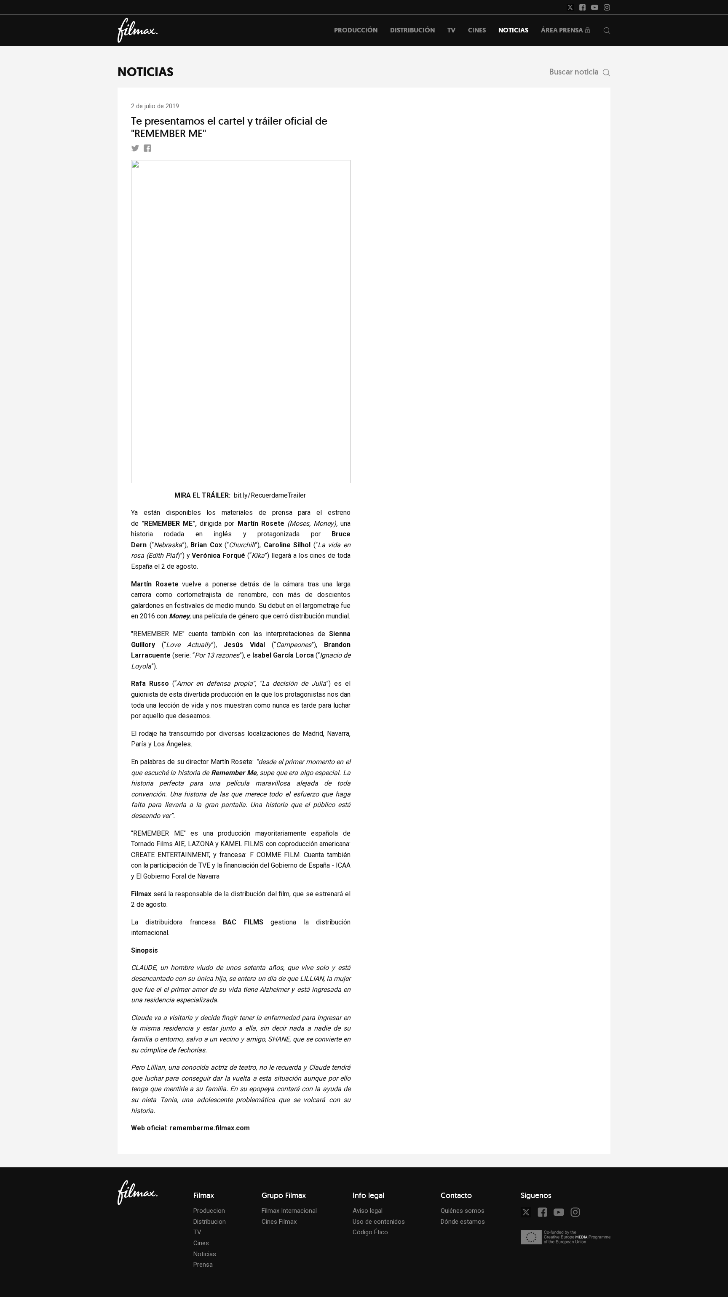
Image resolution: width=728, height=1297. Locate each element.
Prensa (203, 1264)
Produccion (209, 1210)
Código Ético (370, 1232)
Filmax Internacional (289, 1210)
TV (197, 1232)
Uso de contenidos (379, 1221)
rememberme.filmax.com (209, 1128)
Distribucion (209, 1221)
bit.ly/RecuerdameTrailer (270, 495)
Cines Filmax (279, 1221)
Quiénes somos (462, 1210)
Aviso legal (368, 1210)
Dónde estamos (463, 1221)
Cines (201, 1243)
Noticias (204, 1254)
